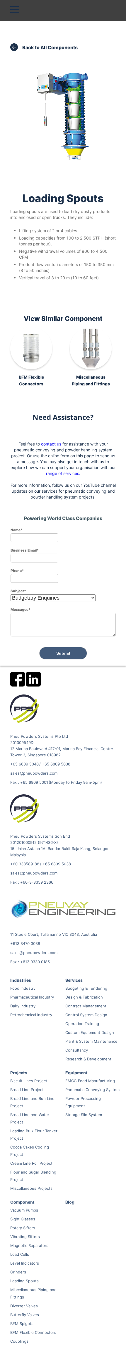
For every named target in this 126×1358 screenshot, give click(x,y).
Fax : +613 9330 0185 (30, 961)
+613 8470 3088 (25, 943)
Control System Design (86, 1014)
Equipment (76, 1073)
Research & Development (88, 1059)
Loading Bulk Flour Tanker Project (33, 1134)
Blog (69, 1202)
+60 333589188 (24, 864)
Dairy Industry (22, 1006)
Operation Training (82, 1023)
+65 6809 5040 (24, 764)
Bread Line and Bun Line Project (32, 1102)
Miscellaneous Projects (31, 1188)
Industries (20, 980)
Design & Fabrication (84, 997)
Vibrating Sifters (25, 1236)
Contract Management (85, 1006)
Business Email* (25, 550)
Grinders (18, 1272)
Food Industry (22, 988)
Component (22, 1202)
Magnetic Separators (29, 1245)
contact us (51, 444)
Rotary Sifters (22, 1227)
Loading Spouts (24, 1280)
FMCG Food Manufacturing (90, 1080)
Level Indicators (24, 1263)
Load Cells (19, 1254)
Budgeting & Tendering (86, 988)
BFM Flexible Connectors (33, 1332)
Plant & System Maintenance (91, 1041)
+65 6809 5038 (56, 764)
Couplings (19, 1341)
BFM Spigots (21, 1323)
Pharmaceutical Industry (32, 997)
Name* (17, 530)
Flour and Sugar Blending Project (33, 1175)
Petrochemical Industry (31, 1014)
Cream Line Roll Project (31, 1163)
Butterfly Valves (24, 1314)
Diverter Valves (24, 1306)
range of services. (63, 473)
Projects (18, 1073)
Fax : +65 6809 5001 (29, 782)
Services (74, 980)
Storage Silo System (83, 1114)
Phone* (17, 570)
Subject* (18, 591)
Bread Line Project (27, 1089)
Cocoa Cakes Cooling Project (29, 1150)
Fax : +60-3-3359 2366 (31, 882)
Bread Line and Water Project (29, 1118)
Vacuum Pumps (24, 1210)
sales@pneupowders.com (33, 773)
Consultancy (76, 1050)
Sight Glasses (22, 1219)
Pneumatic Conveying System (92, 1089)
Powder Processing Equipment (83, 1102)
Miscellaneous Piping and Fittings (33, 1293)
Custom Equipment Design (89, 1032)
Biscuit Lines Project (28, 1080)
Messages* (20, 609)
